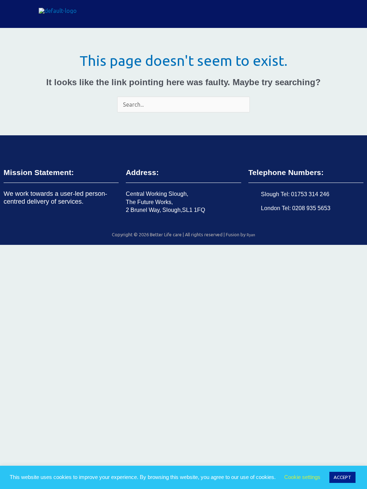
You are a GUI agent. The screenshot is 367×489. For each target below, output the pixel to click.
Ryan (251, 235)
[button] (354, 14)
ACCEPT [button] (342, 477)
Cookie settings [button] (302, 477)
